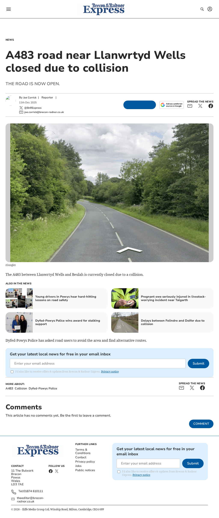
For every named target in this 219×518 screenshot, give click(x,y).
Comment (201, 424)
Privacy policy (85, 462)
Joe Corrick (29, 97)
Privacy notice (110, 371)
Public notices (85, 470)
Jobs (78, 466)
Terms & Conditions (82, 451)
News (10, 40)
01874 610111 (33, 491)
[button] (8, 9)
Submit (198, 363)
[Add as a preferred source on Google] (171, 105)
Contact (80, 457)
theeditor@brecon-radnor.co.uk (30, 499)
